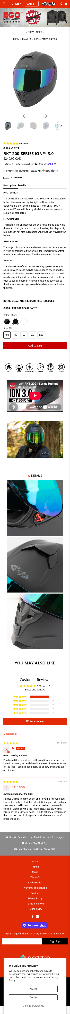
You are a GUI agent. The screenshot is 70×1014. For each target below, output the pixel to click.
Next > (40, 32)
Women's (35, 877)
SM (7, 335)
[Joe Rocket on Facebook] (32, 917)
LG (24, 335)
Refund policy (35, 909)
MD (15, 335)
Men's (35, 872)
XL (32, 335)
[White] (24, 321)
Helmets (26, 39)
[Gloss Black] (7, 321)
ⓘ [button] (57, 171)
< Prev (30, 32)
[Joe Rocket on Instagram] (37, 917)
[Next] (45, 116)
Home (16, 39)
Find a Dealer (35, 882)
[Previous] (25, 116)
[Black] (15, 321)
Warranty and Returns (35, 887)
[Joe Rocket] (48, 4)
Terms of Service (35, 903)
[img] (10, 743)
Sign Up (55, 941)
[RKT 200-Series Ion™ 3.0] (34, 79)
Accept (33, 989)
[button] (16, 3)
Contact (35, 893)
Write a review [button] (35, 721)
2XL (41, 335)
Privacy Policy (35, 898)
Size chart (16, 177)
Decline (33, 997)
